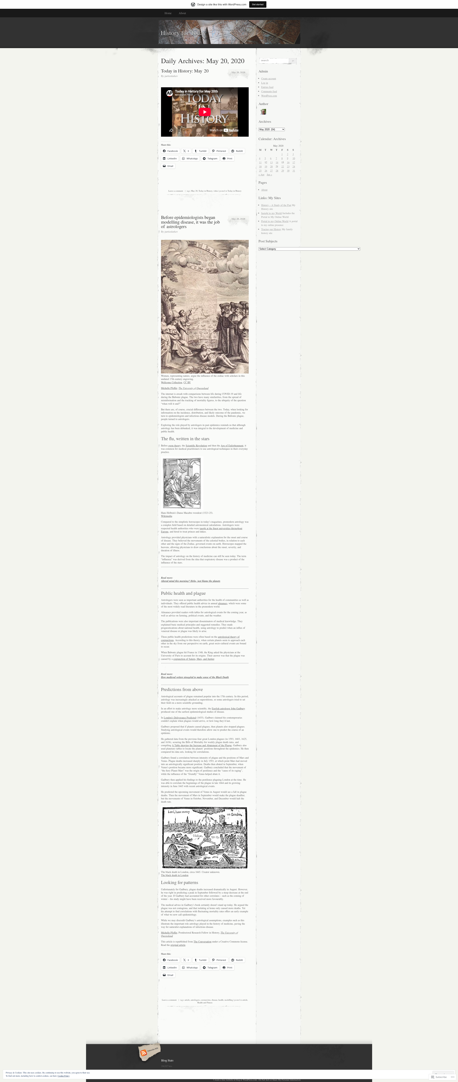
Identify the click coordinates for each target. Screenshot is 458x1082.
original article (177, 945)
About (182, 13)
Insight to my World (271, 213)
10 (294, 158)
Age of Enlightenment (232, 445)
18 (260, 166)
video (215, 190)
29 (282, 170)
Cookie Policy (64, 1075)
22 (282, 166)
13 (271, 162)
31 (294, 170)
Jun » (269, 174)
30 (288, 170)
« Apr (261, 174)
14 (277, 162)
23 (288, 166)
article (187, 999)
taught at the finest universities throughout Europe (201, 530)
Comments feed (269, 91)
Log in (264, 82)
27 (271, 170)
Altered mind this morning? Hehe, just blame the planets (190, 581)
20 (271, 166)
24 (294, 166)
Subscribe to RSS (149, 1053)
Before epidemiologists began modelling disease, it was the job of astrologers (190, 221)
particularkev (171, 76)
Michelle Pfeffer (169, 388)
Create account (268, 78)
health (220, 999)
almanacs (222, 603)
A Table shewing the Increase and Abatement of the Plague (202, 745)
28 (277, 170)
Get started (258, 4)
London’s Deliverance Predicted (180, 717)
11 (260, 162)
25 (260, 170)
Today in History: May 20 (185, 71)
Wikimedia (166, 516)
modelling (229, 999)
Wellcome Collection (171, 382)
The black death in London (174, 875)
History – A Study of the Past (276, 205)
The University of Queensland (193, 388)
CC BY (187, 382)
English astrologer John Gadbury (228, 708)
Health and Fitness (204, 1002)
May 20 (194, 190)
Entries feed (267, 87)
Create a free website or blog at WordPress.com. (235, 1079)
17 (294, 162)
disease (214, 999)
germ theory (174, 445)
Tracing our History (271, 229)
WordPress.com (269, 95)
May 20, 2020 (238, 72)
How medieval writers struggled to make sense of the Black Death (195, 677)
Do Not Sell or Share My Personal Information (280, 1079)
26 (266, 170)
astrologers (195, 999)
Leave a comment (175, 190)
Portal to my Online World (274, 221)
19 (266, 166)
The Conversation (202, 941)
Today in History (205, 190)
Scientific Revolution (196, 445)
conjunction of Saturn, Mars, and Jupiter (193, 659)
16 (288, 162)
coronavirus (206, 999)
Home (168, 13)
